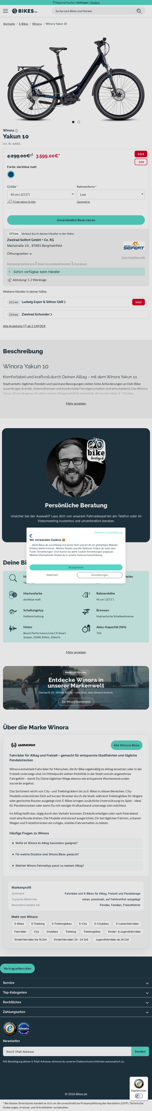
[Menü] (145, 1079)
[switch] (139, 1096)
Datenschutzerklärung (108, 532)
